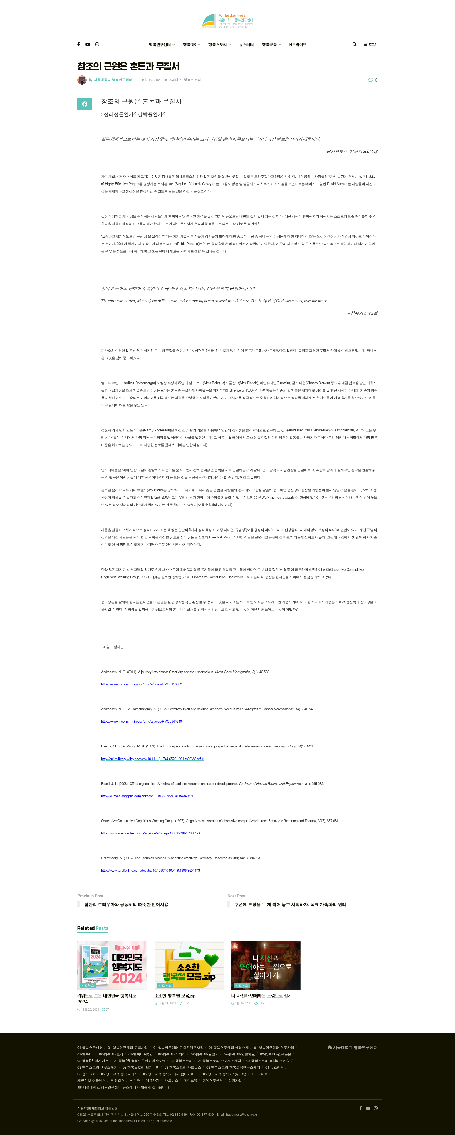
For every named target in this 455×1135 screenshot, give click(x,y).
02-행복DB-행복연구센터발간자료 (139, 1060)
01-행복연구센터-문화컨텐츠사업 (178, 1047)
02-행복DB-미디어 (172, 1053)
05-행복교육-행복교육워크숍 (224, 1073)
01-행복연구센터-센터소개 (229, 1047)
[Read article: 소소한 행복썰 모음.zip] (189, 965)
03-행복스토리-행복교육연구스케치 (233, 1067)
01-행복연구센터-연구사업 (274, 1047)
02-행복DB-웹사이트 (92, 1060)
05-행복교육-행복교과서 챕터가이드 (170, 1073)
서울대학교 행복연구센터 (113, 79)
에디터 (135, 1080)
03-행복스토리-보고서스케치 (219, 1060)
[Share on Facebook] (84, 104)
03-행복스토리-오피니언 (141, 1067)
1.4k (261, 1003)
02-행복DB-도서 (111, 1053)
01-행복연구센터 (90, 1047)
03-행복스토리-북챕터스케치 (268, 1060)
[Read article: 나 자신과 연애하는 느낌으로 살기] (266, 965)
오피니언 (175, 79)
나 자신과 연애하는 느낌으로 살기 (261, 996)
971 (108, 1009)
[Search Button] (355, 44)
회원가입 (235, 1080)
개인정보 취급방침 (91, 1080)
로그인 (373, 44)
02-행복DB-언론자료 (239, 1053)
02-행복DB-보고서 (205, 1053)
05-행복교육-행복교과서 (119, 1073)
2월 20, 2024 (242, 1003)
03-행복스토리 (181, 1060)
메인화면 (118, 1080)
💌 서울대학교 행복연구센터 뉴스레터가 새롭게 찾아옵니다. (123, 1086)
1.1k (185, 1003)
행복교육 (269, 45)
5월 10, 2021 (152, 79)
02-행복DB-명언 (140, 1053)
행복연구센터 (160, 45)
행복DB (189, 45)
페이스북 (190, 1080)
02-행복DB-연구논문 (275, 1053)
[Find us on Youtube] (87, 45)
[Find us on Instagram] (97, 45)
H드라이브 (297, 45)
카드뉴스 (88, 985)
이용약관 (152, 1080)
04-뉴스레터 (274, 1067)
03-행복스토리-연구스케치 (97, 1067)
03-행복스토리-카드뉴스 (183, 1067)
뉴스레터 (246, 45)
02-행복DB (85, 1053)
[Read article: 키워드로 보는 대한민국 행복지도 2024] (112, 965)
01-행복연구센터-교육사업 (128, 1047)
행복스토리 (217, 45)
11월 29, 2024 (89, 1009)
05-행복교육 (86, 1073)
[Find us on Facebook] (78, 45)
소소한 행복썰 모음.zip (175, 996)
